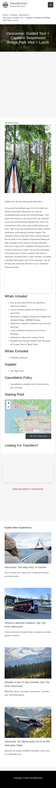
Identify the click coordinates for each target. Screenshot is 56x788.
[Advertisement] (28, 81)
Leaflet (28, 432)
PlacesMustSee (18, 3)
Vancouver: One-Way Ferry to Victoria (25, 567)
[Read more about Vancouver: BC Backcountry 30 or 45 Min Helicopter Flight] (28, 722)
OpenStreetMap (38, 432)
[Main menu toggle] (50, 5)
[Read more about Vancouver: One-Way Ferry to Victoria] (28, 548)
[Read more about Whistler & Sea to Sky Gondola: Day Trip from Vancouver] (28, 663)
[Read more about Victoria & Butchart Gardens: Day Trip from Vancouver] (28, 603)
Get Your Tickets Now (38, 436)
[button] (21, 190)
